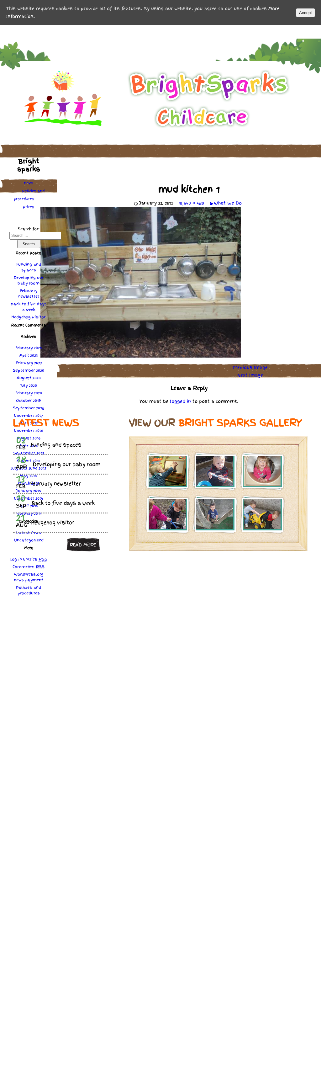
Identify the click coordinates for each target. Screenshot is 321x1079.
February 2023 (29, 363)
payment (34, 580)
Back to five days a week (29, 306)
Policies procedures (29, 195)
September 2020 (28, 370)
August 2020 (29, 378)
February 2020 (28, 393)
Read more (83, 545)
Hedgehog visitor (28, 317)
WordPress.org (29, 574)
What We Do (228, 203)
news (28, 182)
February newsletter (28, 293)
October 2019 (28, 400)
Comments (29, 567)
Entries (35, 559)
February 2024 (28, 348)
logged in (180, 401)
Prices (28, 207)
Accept (305, 12)
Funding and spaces (28, 267)
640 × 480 (194, 203)
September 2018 (28, 408)
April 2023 (28, 355)
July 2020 (28, 385)
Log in (16, 559)
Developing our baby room (29, 280)
